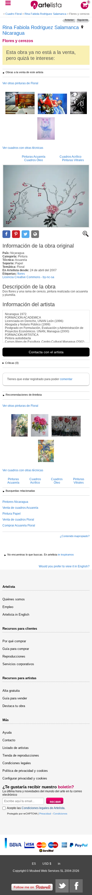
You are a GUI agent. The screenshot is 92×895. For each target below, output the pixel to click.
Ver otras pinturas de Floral (20, 83)
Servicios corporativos (18, 664)
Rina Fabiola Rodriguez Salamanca (45, 13)
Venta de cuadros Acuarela (20, 507)
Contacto (8, 740)
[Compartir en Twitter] (25, 234)
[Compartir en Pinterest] (16, 234)
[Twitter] (62, 886)
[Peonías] (40, 426)
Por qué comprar (14, 641)
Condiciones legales (16, 763)
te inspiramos (66, 554)
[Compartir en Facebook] (6, 234)
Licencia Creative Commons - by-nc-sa (28, 277)
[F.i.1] (46, 451)
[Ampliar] (86, 235)
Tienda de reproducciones (20, 755)
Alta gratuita (11, 690)
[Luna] (78, 103)
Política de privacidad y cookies (25, 771)
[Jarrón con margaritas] (19, 426)
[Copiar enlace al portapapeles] (35, 234)
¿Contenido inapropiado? (75, 536)
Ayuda (7, 732)
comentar (66, 379)
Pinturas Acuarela (33, 156)
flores (21, 273)
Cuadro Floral (13, 13)
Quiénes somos (13, 599)
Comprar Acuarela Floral (18, 525)
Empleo (7, 607)
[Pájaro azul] (46, 129)
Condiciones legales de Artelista (43, 808)
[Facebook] (76, 886)
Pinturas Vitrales (73, 160)
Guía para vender (14, 698)
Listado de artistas (15, 748)
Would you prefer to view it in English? (64, 566)
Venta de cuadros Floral (18, 519)
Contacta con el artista (46, 352)
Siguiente (82, 19)
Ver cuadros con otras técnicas (22, 148)
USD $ (46, 863)
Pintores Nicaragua (15, 502)
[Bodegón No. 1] (20, 103)
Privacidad (45, 813)
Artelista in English (15, 614)
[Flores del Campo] (66, 427)
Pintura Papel (11, 513)
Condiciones (60, 813)
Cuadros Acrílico (70, 156)
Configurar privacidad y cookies (24, 778)
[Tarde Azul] (52, 104)
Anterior (69, 19)
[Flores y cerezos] (46, 196)
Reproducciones (13, 656)
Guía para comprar (15, 649)
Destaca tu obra (13, 706)
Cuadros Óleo (33, 160)
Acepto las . (36, 808)
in (59, 863)
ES (34, 863)
